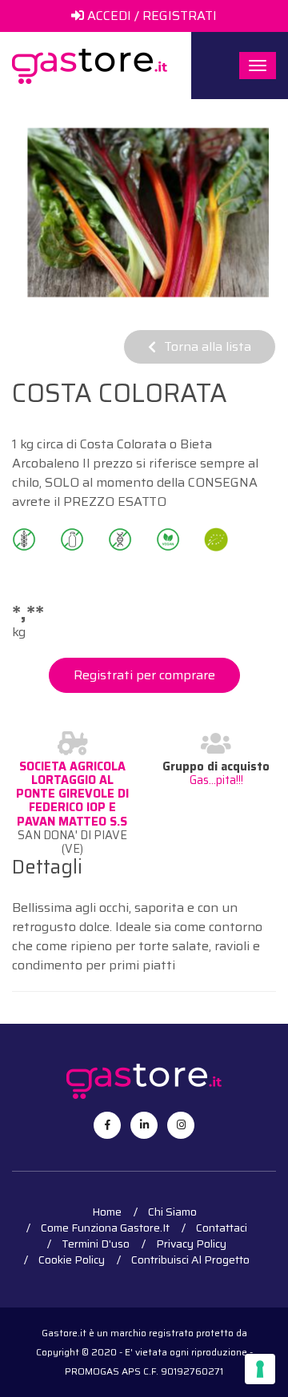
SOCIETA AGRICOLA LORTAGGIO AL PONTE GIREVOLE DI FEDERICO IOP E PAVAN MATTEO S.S (72, 794)
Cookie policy (71, 1260)
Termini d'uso (96, 1244)
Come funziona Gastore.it (105, 1228)
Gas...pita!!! (216, 780)
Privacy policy (191, 1244)
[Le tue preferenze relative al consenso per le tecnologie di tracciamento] (260, 1369)
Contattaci (221, 1228)
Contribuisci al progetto (190, 1260)
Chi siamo (172, 1212)
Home (107, 1212)
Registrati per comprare (144, 675)
